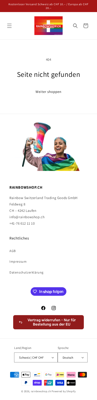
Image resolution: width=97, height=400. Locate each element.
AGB (12, 251)
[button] (9, 26)
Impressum (18, 261)
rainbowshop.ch (41, 391)
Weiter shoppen (48, 91)
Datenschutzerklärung (26, 272)
